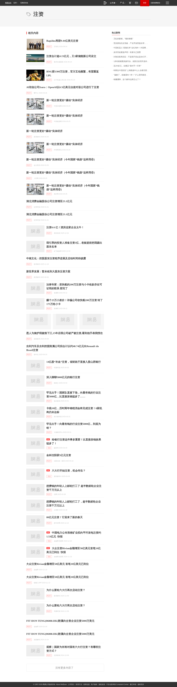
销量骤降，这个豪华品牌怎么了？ (127, 79)
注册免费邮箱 (155, 3)
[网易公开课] (113, 3)
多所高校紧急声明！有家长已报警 (127, 52)
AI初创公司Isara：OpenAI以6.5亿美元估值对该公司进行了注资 (62, 87)
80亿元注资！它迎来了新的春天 (64, 517)
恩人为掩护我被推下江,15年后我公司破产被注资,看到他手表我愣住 (64, 333)
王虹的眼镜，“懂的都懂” (123, 39)
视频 (49, 448)
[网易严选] (122, 3)
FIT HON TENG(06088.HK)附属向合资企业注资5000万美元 (60, 620)
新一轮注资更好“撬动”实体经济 (64, 100)
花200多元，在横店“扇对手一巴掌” (127, 66)
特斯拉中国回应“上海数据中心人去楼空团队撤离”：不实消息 (132, 70)
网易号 (49, 46)
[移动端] (105, 3)
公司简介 (71, 684)
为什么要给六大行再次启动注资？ (65, 590)
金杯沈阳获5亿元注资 (58, 455)
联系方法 (79, 684)
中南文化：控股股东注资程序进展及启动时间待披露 (56, 258)
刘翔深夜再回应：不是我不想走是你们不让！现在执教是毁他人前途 (132, 57)
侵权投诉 (141, 684)
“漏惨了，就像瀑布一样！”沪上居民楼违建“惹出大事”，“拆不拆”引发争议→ (132, 75)
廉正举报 (133, 684)
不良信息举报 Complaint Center (117, 684)
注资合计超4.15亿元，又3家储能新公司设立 (71, 56)
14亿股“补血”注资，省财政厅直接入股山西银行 (73, 361)
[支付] (130, 3)
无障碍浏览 (24, 3)
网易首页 (8, 3)
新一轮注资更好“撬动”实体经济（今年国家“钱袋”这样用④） (61, 159)
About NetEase (61, 684)
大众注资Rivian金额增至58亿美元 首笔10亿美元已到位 (57, 563)
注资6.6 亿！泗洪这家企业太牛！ (65, 227)
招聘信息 (86, 684)
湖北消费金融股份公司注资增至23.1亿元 (49, 201)
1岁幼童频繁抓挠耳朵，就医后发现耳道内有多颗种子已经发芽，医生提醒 (132, 61)
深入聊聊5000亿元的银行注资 (63, 377)
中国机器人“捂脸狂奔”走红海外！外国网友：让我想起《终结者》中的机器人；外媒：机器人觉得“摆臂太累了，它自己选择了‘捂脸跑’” (132, 48)
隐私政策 (102, 684)
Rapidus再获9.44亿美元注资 (62, 40)
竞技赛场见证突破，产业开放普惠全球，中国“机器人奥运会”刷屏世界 (132, 43)
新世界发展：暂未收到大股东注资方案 (48, 271)
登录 (144, 3)
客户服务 (94, 684)
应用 (15, 3)
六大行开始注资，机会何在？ (69, 470)
